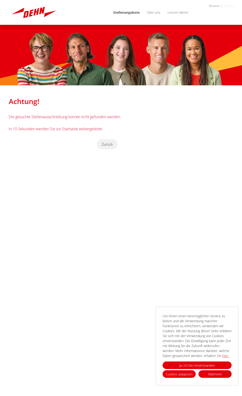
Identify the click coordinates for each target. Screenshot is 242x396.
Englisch (229, 6)
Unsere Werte (178, 12)
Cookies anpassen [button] (179, 374)
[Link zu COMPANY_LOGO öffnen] (34, 12)
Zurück (107, 144)
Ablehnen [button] (215, 374)
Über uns (153, 12)
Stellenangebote (126, 12)
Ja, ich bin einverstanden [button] (197, 365)
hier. (225, 355)
